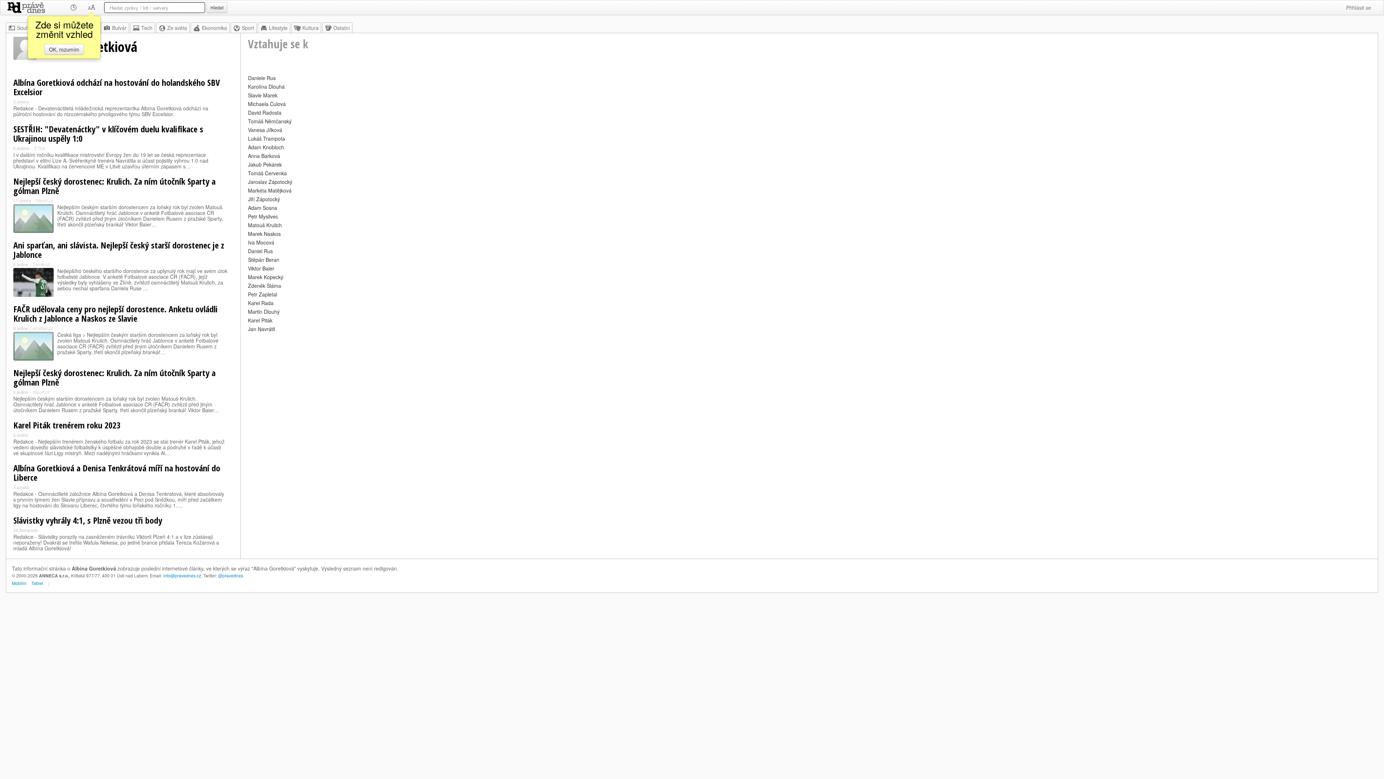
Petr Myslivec (263, 216)
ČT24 (39, 148)
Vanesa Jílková (265, 129)
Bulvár (119, 27)
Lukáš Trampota (266, 138)
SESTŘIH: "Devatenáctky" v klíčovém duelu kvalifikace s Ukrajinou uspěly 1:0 (108, 133)
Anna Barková (264, 155)
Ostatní (341, 27)
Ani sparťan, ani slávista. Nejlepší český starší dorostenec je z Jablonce (118, 249)
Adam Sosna (262, 207)
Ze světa (177, 27)
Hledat (216, 7)
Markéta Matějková (270, 190)
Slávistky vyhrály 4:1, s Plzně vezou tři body (87, 520)
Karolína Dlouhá (266, 86)
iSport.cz (44, 200)
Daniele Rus (262, 78)
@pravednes (230, 575)
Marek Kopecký (265, 277)
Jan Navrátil (261, 329)
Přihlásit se (1358, 7)
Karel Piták (260, 320)
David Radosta (264, 112)
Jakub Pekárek (265, 164)
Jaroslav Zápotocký (270, 181)
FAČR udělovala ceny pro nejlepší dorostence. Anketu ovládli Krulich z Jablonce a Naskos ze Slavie (115, 313)
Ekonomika (214, 27)
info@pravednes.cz (182, 575)
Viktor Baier (261, 268)
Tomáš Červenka (267, 173)
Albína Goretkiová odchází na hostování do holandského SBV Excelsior (116, 87)
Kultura (310, 27)
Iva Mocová (261, 242)
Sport (248, 27)
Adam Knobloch (266, 147)
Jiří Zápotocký (264, 199)
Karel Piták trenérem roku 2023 (66, 425)
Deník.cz (41, 264)
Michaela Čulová (267, 103)
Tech (146, 27)
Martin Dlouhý (264, 311)
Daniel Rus (260, 251)
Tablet (37, 583)
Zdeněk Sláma (264, 285)
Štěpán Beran (263, 259)
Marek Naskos (264, 233)
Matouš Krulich (265, 225)
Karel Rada (261, 303)
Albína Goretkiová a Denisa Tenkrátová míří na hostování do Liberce (116, 472)
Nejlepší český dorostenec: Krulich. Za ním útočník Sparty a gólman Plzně (114, 186)
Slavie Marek (263, 95)
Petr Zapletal (262, 294)
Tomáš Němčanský (270, 121)
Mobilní (19, 583)
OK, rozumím (64, 49)
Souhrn (25, 27)
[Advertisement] (464, 384)
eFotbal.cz (43, 328)
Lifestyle (278, 27)
